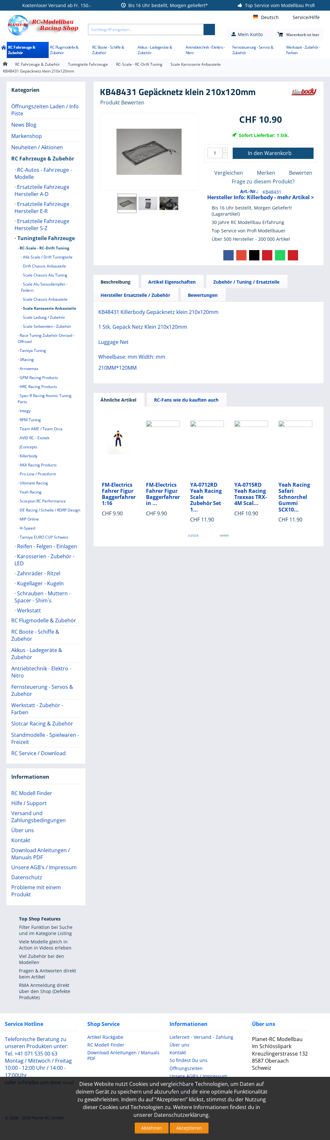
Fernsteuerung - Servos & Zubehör (253, 49)
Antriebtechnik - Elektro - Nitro (205, 49)
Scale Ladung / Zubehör (43, 317)
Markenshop (26, 136)
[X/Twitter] (254, 255)
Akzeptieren (189, 1128)
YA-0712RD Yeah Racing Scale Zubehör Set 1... (206, 497)
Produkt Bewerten (122, 102)
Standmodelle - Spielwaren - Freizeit (45, 738)
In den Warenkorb (270, 153)
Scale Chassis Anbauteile (45, 299)
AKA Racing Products (38, 465)
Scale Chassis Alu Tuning (44, 275)
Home (3, 48)
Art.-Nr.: (249, 191)
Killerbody (28, 456)
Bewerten (300, 172)
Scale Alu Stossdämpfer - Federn (44, 287)
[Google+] (241, 255)
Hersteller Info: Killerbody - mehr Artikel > (260, 197)
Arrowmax (28, 368)
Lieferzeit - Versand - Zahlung (201, 1037)
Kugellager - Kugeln (40, 583)
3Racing (26, 359)
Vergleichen (228, 172)
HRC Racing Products (38, 386)
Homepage (5, 64)
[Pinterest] (267, 255)
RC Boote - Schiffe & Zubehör (108, 49)
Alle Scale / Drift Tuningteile (47, 257)
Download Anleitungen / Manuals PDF (40, 854)
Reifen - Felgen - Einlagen (46, 546)
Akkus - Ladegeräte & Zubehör (155, 49)
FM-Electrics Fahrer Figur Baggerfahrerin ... (163, 494)
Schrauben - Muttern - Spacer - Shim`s (43, 597)
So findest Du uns (189, 1060)
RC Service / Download (38, 753)
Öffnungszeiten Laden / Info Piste (45, 110)
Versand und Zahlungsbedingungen (38, 817)
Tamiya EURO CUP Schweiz (43, 537)
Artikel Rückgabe (105, 1037)
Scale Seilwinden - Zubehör (46, 326)
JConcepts (28, 447)
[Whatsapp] (280, 255)
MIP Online (29, 519)
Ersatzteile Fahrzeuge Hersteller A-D (42, 190)
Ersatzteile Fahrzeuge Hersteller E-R (42, 207)
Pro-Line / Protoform (37, 474)
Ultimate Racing (33, 483)
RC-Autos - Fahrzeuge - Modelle (43, 173)
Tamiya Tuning (32, 350)
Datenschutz (26, 877)
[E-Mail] (293, 255)
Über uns (22, 830)
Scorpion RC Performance (42, 501)
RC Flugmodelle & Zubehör (64, 49)
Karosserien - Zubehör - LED (44, 560)
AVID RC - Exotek (34, 438)
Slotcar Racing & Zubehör (42, 723)
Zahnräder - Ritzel (38, 573)
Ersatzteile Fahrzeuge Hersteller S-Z (42, 225)
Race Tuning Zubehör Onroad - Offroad (46, 338)
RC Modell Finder (31, 793)
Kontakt (20, 840)
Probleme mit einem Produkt (36, 891)
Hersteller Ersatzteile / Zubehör (135, 295)
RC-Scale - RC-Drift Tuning (139, 64)
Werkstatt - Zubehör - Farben (303, 49)
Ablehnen (151, 1128)
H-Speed (27, 528)
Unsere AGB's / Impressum (44, 867)
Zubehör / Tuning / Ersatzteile (246, 282)
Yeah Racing (30, 492)
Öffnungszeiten (186, 1068)
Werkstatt (28, 610)
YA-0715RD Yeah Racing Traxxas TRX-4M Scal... (250, 494)
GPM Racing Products (38, 377)
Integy (25, 411)
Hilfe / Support (29, 803)
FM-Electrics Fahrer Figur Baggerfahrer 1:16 (119, 494)
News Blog (23, 124)
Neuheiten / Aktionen (37, 147)
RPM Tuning (30, 420)
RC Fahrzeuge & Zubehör (21, 49)
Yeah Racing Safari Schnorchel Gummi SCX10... (294, 497)
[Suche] (209, 29)
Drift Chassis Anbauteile (44, 266)
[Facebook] (228, 255)
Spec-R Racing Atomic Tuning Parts (45, 398)
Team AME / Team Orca (41, 429)
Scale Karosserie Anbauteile (195, 64)
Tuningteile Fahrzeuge (88, 64)
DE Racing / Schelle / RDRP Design (49, 510)
